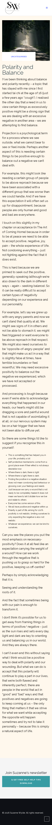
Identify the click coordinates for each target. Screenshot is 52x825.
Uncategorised (19, 57)
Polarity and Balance (17, 70)
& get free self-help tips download (26, 781)
